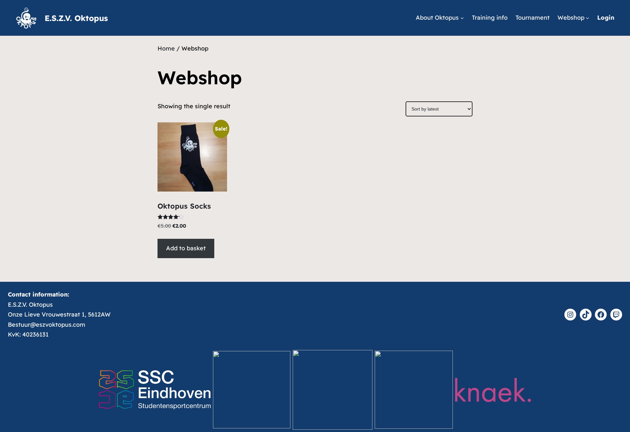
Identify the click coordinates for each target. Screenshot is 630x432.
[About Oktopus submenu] (462, 18)
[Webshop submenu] (587, 18)
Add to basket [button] (186, 248)
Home (166, 48)
